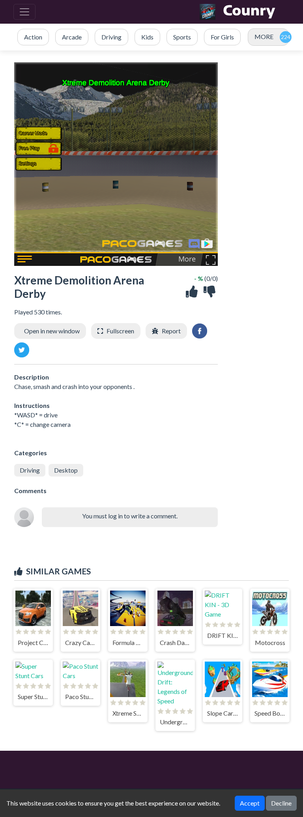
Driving (30, 470)
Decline (281, 803)
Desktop (66, 470)
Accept (250, 803)
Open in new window (52, 331)
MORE (263, 36)
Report (171, 331)
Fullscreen (120, 331)
